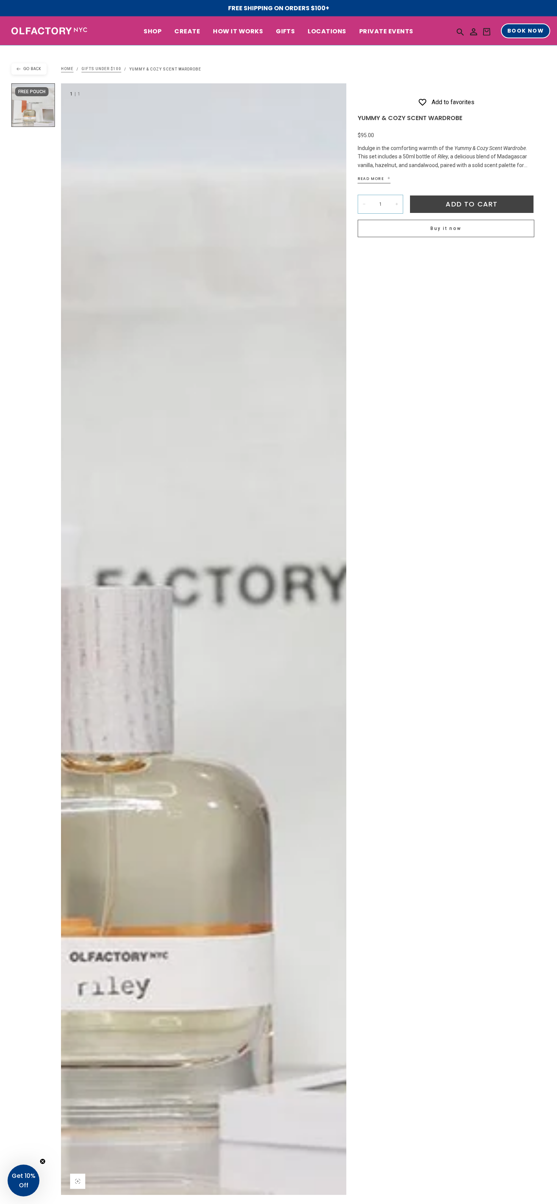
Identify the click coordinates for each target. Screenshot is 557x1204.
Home (67, 69)
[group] (203, 639)
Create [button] (187, 31)
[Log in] (473, 32)
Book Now (525, 31)
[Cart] (486, 32)
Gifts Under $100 (101, 69)
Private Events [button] (386, 31)
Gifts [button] (285, 31)
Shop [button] (152, 31)
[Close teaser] (42, 1161)
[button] (460, 31)
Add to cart (472, 204)
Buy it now (445, 228)
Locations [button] (327, 31)
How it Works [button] (238, 31)
